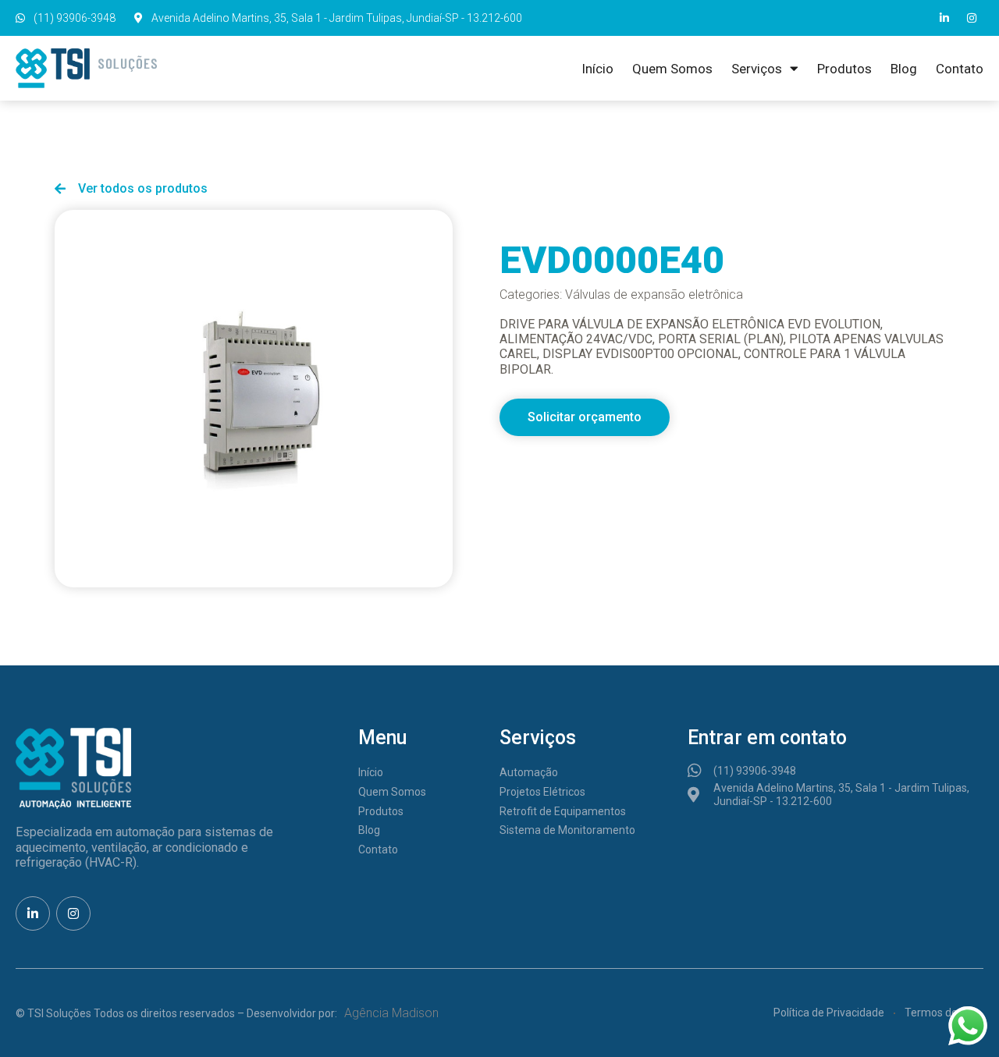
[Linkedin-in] (944, 18)
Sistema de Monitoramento (567, 830)
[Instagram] (971, 18)
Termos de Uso (942, 1012)
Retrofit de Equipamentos (563, 811)
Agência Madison (391, 1013)
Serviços (756, 68)
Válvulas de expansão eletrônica (654, 294)
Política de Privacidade (828, 1012)
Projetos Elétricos (542, 792)
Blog (904, 68)
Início (597, 68)
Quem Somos (672, 68)
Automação (529, 772)
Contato (959, 68)
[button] (585, 417)
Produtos (844, 68)
